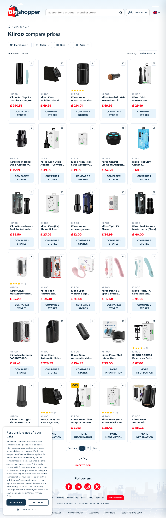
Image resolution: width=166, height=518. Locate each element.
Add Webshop (115, 498)
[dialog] (27, 471)
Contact (100, 498)
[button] (156, 12)
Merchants (72, 498)
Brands (60, 498)
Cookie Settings (26, 493)
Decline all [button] (38, 502)
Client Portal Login (132, 513)
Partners (110, 513)
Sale (83, 498)
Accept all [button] (16, 502)
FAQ (90, 498)
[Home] (11, 27)
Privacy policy (75, 513)
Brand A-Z (20, 27)
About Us (94, 513)
